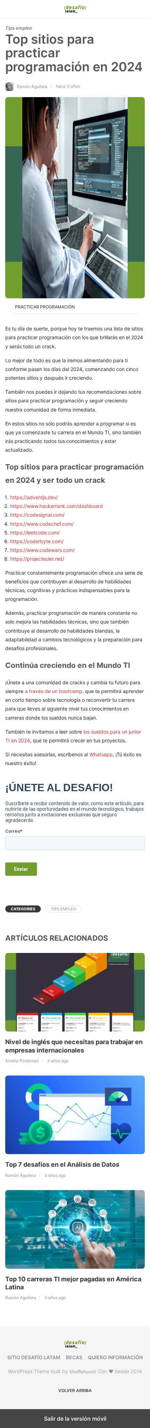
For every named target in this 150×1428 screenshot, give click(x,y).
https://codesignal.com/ (37, 515)
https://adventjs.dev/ (34, 497)
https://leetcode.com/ (35, 533)
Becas (74, 1357)
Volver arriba (75, 1390)
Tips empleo (18, 28)
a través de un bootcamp (53, 691)
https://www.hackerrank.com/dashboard (56, 506)
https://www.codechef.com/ (42, 524)
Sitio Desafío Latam (33, 1357)
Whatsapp (101, 754)
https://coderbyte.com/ (36, 541)
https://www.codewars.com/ (42, 550)
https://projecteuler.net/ (37, 559)
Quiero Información (115, 1357)
